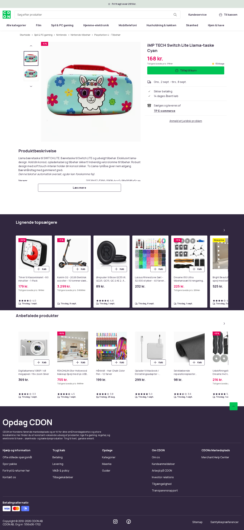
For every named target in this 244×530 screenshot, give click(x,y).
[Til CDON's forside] (7, 15)
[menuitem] (16, 25)
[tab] (31, 58)
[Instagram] (115, 522)
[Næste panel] (224, 230)
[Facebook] (128, 522)
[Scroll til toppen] (234, 406)
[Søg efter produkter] (175, 15)
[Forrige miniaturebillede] (31, 46)
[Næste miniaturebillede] (31, 86)
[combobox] (97, 15)
